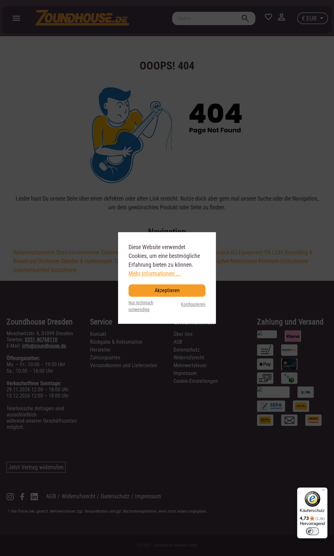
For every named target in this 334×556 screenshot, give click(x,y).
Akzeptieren (167, 290)
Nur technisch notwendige (141, 306)
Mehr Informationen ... (155, 273)
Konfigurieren (193, 304)
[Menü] (323, 491)
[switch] (312, 531)
